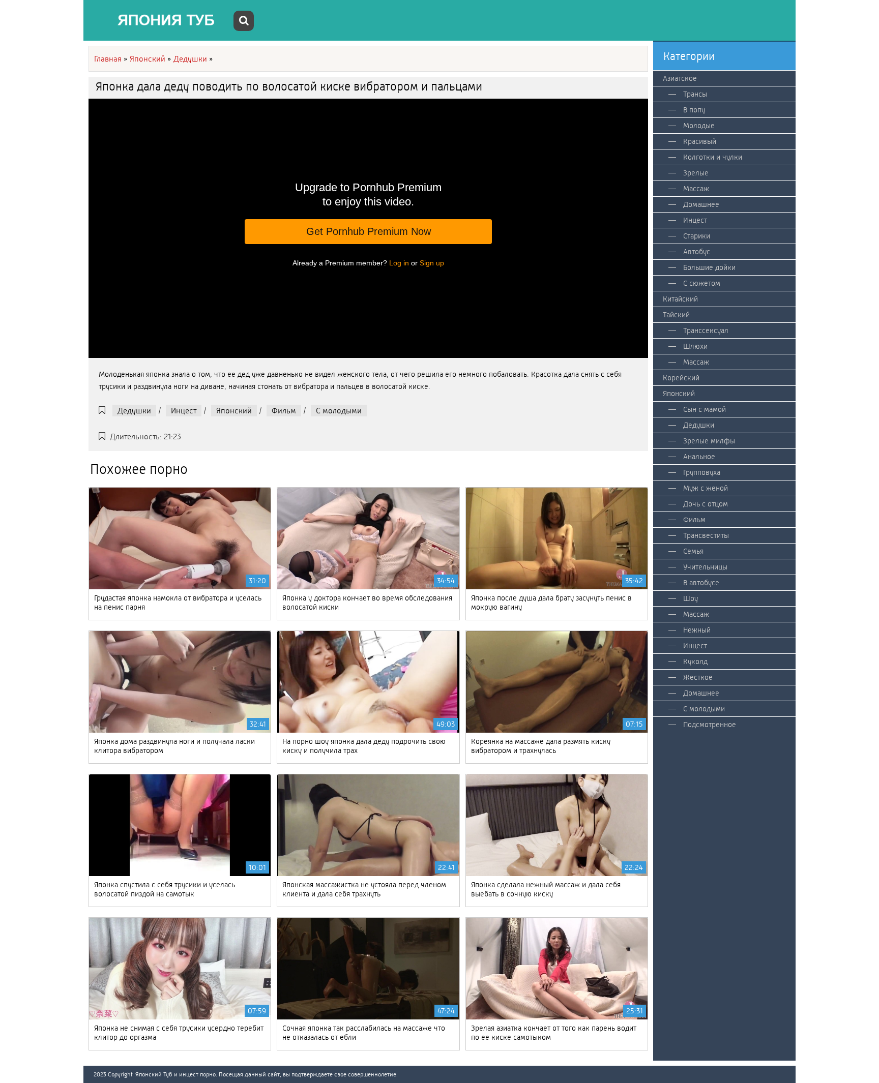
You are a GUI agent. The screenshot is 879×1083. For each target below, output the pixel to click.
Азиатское (680, 78)
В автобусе (701, 582)
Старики (696, 235)
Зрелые (696, 172)
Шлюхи (695, 346)
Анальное (699, 456)
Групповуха (701, 472)
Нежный (697, 630)
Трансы (695, 94)
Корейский (681, 377)
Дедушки (134, 410)
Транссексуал (705, 330)
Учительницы (705, 566)
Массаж (696, 188)
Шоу (690, 598)
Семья (693, 551)
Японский (234, 410)
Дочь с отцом (705, 503)
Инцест (183, 410)
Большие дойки (709, 267)
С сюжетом (701, 283)
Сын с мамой (704, 409)
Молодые (699, 125)
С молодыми (339, 410)
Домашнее (701, 204)
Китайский (680, 299)
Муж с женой (705, 488)
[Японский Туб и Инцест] (159, 20)
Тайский (676, 314)
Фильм (284, 410)
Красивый (699, 141)
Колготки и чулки (712, 157)
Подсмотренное (709, 724)
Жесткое (698, 677)
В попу (694, 109)
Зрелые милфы (709, 440)
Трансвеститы (706, 535)
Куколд (695, 661)
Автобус (696, 251)
